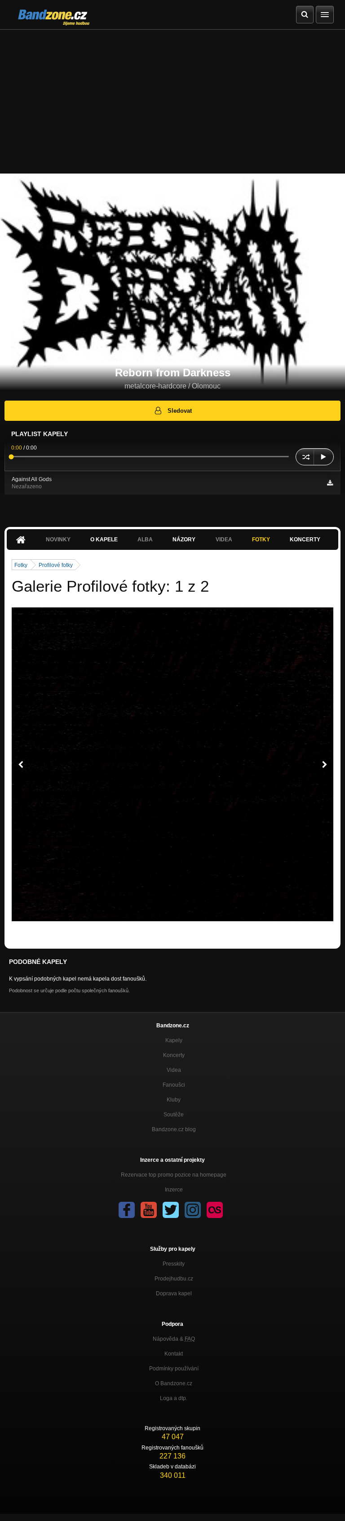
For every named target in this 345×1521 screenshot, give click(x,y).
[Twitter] (171, 1210)
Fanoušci (174, 1085)
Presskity (174, 1264)
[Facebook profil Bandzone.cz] (127, 1210)
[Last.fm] (215, 1210)
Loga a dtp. (173, 1398)
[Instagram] (193, 1210)
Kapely (173, 1040)
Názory (183, 539)
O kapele (104, 539)
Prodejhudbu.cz (174, 1279)
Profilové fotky (56, 565)
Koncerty (305, 539)
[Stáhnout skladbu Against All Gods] (330, 483)
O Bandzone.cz (173, 1383)
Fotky (261, 539)
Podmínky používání (174, 1368)
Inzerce (174, 1189)
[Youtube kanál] (149, 1210)
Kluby (174, 1100)
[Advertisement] (172, 97)
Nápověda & (174, 1339)
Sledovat (180, 410)
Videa (174, 1070)
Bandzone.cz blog (174, 1129)
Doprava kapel (174, 1293)
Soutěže (174, 1114)
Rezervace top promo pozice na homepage (173, 1175)
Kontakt (173, 1354)
